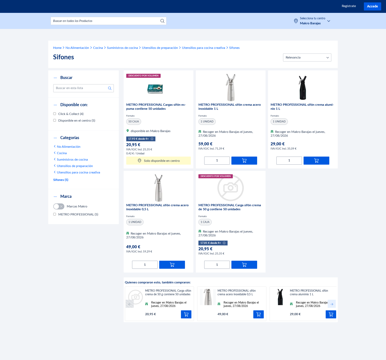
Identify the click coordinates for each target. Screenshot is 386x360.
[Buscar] (162, 21)
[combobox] (108, 21)
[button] (307, 57)
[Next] (332, 304)
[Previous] (130, 304)
